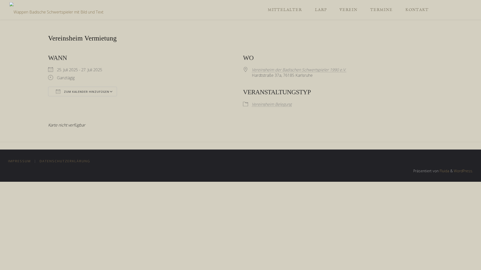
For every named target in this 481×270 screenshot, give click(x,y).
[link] (440, 10)
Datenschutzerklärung (65, 161)
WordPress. (463, 170)
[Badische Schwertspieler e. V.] (56, 9)
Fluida (444, 170)
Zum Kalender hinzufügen (86, 92)
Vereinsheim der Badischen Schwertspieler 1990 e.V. (299, 69)
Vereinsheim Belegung (272, 104)
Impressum (19, 161)
